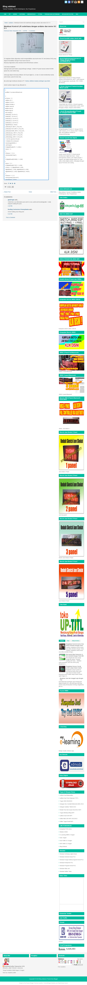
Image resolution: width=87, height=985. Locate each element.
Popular (62, 640)
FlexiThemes (26, 983)
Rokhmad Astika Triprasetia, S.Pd (14, 966)
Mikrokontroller (31, 14)
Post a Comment (10, 217)
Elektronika (22, 14)
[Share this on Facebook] (8, 183)
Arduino (15, 14)
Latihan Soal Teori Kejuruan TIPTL (69, 798)
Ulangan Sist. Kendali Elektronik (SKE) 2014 (72, 804)
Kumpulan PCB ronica (66, 829)
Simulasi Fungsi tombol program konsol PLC (72, 859)
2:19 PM (10, 206)
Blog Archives (75, 640)
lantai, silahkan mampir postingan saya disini (38, 81)
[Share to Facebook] (13, 187)
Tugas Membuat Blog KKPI (67, 812)
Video (77, 14)
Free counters (62, 966)
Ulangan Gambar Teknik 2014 (68, 807)
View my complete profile (9, 972)
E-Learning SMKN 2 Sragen (67, 834)
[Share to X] (11, 187)
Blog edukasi (9, 6)
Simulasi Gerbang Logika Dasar (68, 854)
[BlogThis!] (10, 187)
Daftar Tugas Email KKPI (66, 821)
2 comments (32, 30)
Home (5, 14)
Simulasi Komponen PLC (66, 862)
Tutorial (40, 14)
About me (6, 17)
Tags (68, 640)
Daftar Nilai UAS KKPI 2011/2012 (68, 818)
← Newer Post (7, 192)
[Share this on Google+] (12, 183)
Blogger (56, 979)
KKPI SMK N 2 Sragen (66, 843)
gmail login (11, 199)
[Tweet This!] (10, 183)
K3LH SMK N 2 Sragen (66, 840)
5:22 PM (10, 214)
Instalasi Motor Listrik (67, 14)
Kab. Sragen (63, 837)
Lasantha (40, 983)
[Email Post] (5, 186)
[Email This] (8, 187)
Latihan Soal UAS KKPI (66, 815)
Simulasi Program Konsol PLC (68, 865)
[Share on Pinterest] (15, 183)
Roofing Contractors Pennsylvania (18, 209)
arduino (11, 22)
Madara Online (64, 832)
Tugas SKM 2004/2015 (66, 801)
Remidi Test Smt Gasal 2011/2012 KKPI (70, 810)
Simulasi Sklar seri (65, 868)
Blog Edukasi (63, 846)
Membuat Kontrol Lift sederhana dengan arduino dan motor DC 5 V (30, 27)
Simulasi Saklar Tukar (66, 871)
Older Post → (54, 192)
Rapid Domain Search (63, 983)
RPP (10, 14)
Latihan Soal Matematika (66, 795)
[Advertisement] (71, 175)
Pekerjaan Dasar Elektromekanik (52, 14)
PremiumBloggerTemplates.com (50, 983)
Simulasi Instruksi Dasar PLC (68, 856)
